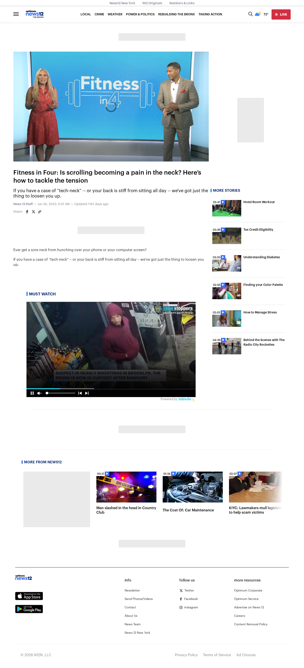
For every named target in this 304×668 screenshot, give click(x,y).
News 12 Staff (23, 204)
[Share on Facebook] (27, 212)
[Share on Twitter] (33, 212)
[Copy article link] (39, 212)
